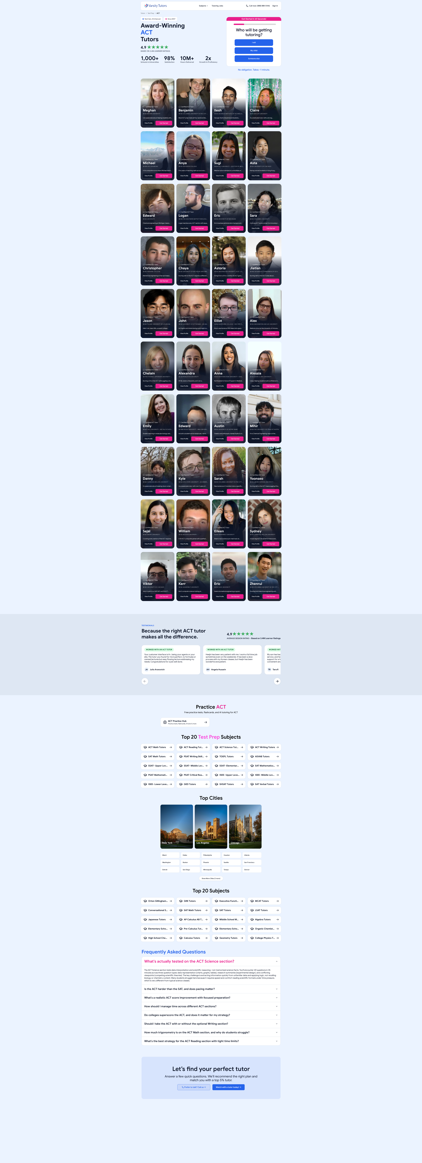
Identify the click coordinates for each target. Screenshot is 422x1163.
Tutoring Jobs (217, 6)
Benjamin (186, 110)
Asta (253, 163)
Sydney (255, 531)
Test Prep (151, 13)
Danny (148, 478)
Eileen (219, 531)
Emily (147, 426)
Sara (253, 215)
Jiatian (255, 268)
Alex (253, 320)
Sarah (218, 478)
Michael (149, 163)
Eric (217, 215)
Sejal (146, 531)
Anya (183, 163)
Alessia (255, 373)
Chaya (184, 268)
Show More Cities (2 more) (211, 878)
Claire (254, 110)
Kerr (182, 583)
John (182, 320)
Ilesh (218, 110)
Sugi (217, 163)
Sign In (275, 6)
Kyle (182, 478)
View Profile (148, 123)
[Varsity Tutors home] (155, 6)
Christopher (152, 268)
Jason (147, 320)
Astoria (220, 268)
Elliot (218, 320)
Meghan (149, 110)
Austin (219, 426)
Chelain (149, 373)
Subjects (202, 6)
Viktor (148, 583)
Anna (218, 373)
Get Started (164, 123)
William (184, 531)
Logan (183, 215)
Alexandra (187, 373)
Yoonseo (256, 478)
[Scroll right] (277, 681)
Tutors (143, 13)
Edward (149, 215)
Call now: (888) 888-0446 (259, 6)
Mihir (254, 426)
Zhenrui (256, 583)
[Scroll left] (145, 681)
